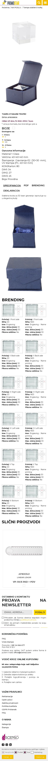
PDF (26, 185)
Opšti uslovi (7, 700)
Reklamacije (7, 696)
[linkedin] (10, 744)
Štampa (5, 727)
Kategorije (6, 724)
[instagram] (7, 744)
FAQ (4, 639)
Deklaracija (11, 190)
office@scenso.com (22, 652)
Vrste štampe (8, 642)
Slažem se (40, 757)
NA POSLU (16, 7)
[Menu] (45, 2)
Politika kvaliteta (9, 706)
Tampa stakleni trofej (32, 7)
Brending (38, 185)
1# (3, 137)
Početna (5, 7)
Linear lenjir (24, 577)
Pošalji (40, 612)
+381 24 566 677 (17, 645)
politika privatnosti (28, 620)
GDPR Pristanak (9, 709)
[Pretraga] (39, 2)
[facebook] (3, 744)
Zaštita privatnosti (10, 703)
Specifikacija (12, 185)
